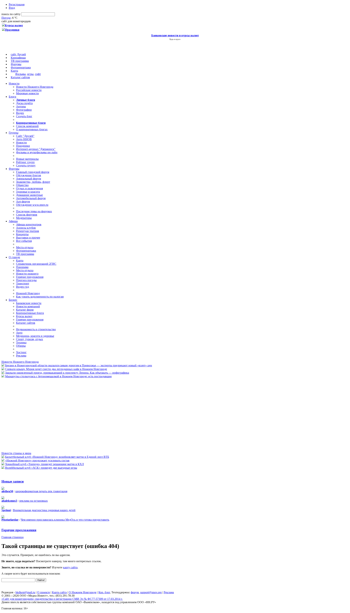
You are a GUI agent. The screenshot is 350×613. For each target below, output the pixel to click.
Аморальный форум (28, 178)
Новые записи (12, 481)
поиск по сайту (10, 14)
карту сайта (70, 567)
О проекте (43, 592)
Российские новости (29, 90)
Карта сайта (59, 592)
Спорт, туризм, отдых (29, 339)
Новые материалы (27, 158)
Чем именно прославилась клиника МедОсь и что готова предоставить (65, 519)
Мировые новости (27, 93)
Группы (13, 132)
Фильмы (20, 74)
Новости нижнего (27, 273)
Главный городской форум (32, 172)
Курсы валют (24, 316)
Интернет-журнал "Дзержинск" (35, 149)
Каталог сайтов (20, 77)
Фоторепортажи (21, 67)
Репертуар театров (27, 231)
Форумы (16, 64)
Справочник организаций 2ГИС (36, 263)
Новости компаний (28, 306)
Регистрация (16, 4)
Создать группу (26, 165)
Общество (22, 185)
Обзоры (21, 345)
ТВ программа (20, 60)
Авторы (21, 106)
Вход (12, 7)
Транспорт (22, 283)
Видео (20, 113)
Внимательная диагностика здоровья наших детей (44, 510)
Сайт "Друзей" (25, 135)
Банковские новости (28, 303)
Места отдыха (24, 247)
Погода (6, 17)
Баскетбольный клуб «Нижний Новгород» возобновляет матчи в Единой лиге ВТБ (57, 456)
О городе (14, 257)
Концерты (22, 234)
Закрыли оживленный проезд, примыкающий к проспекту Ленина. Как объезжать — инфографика (67, 372)
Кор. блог (104, 592)
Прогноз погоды (26, 280)
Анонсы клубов (26, 227)
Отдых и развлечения (29, 188)
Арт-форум (23, 201)
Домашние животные (29, 195)
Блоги (12, 96)
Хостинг (21, 352)
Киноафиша (18, 57)
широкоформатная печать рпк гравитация (41, 491)
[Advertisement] (23, 414)
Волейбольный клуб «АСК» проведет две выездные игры (41, 467)
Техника (21, 342)
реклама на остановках (33, 500)
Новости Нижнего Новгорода (34, 86)
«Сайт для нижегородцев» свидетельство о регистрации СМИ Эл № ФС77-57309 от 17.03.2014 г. (62, 598)
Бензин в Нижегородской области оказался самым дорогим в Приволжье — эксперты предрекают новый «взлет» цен (78, 365)
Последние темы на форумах (34, 211)
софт (38, 74)
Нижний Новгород (28, 293)
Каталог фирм (25, 309)
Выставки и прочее (28, 237)
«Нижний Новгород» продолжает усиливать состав (37, 460)
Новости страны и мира (16, 453)
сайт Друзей (18, 54)
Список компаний (27, 126)
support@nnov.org (151, 592)
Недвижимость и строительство (36, 329)
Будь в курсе (175, 39)
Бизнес (13, 299)
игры (30, 74)
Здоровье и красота (28, 191)
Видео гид (22, 286)
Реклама (21, 355)
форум (135, 592)
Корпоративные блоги (30, 313)
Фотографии (24, 109)
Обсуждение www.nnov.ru (32, 204)
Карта (14, 70)
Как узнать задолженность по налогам (40, 296)
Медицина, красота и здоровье (35, 335)
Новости (14, 83)
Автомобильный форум (31, 198)
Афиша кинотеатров (28, 224)
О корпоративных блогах (32, 129)
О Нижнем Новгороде (82, 592)
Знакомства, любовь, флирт (33, 181)
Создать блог (24, 116)
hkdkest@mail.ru (25, 592)
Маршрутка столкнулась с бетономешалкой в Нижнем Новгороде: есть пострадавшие (58, 376)
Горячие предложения (29, 276)
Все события (24, 240)
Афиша (13, 221)
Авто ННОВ (24, 139)
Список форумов (26, 214)
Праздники (23, 145)
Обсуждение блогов (28, 175)
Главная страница (12, 537)
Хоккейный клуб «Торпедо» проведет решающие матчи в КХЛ (44, 464)
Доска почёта (24, 103)
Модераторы (24, 217)
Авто (19, 332)
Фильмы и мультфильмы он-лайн (36, 152)
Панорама (22, 267)
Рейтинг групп (25, 162)
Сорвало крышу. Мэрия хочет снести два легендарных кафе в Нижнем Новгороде (56, 369)
